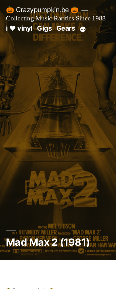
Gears (65, 28)
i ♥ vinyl (19, 28)
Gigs (44, 28)
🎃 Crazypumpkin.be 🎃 (42, 10)
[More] (83, 29)
